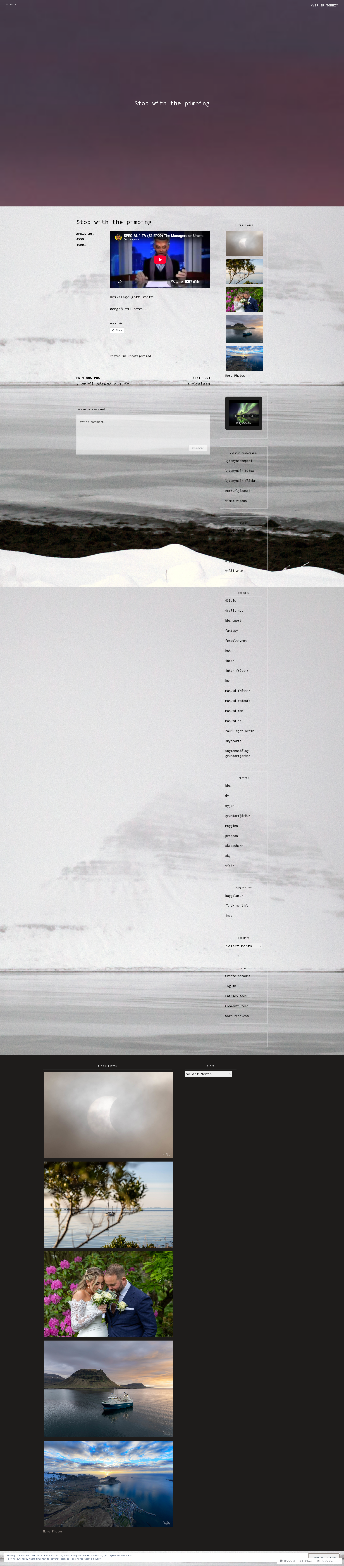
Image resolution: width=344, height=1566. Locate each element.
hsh (228, 651)
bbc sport (233, 621)
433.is (230, 600)
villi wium (234, 571)
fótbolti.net (236, 641)
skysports (233, 741)
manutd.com (234, 711)
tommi (81, 245)
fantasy (231, 631)
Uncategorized (139, 356)
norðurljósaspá (237, 491)
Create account (237, 976)
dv (227, 796)
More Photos (235, 376)
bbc (228, 786)
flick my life (237, 906)
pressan (231, 836)
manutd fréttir (237, 691)
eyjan (229, 806)
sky (228, 856)
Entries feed (236, 996)
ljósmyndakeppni (238, 461)
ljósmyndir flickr (240, 481)
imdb (228, 916)
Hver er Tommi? (324, 5)
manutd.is (233, 721)
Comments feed (237, 1006)
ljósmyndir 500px (239, 471)
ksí (228, 681)
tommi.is (11, 4)
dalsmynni (233, 541)
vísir (229, 866)
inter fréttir (237, 671)
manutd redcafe (237, 701)
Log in (230, 986)
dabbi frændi (236, 531)
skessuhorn (234, 846)
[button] (235, 416)
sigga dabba (235, 561)
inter (229, 661)
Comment (198, 447)
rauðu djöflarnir (239, 731)
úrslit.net (234, 611)
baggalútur (234, 896)
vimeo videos (236, 501)
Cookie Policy (92, 1558)
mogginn (231, 826)
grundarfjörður (237, 816)
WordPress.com (237, 1016)
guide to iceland (239, 551)
